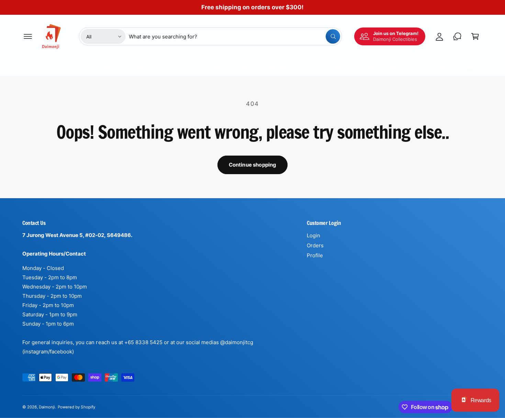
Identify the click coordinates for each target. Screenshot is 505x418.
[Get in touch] (457, 36)
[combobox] (234, 36)
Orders (315, 245)
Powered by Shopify (76, 407)
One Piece (183, 66)
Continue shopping (253, 164)
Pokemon (143, 66)
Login (313, 235)
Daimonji (47, 407)
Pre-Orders (101, 66)
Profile (315, 255)
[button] (28, 36)
